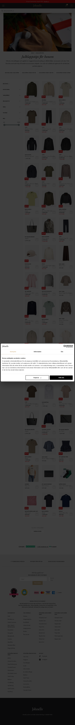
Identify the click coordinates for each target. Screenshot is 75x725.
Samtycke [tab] (13, 351)
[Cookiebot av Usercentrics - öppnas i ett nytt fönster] (65, 346)
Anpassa (36, 377)
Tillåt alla (61, 377)
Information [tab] (37, 351)
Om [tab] (62, 351)
